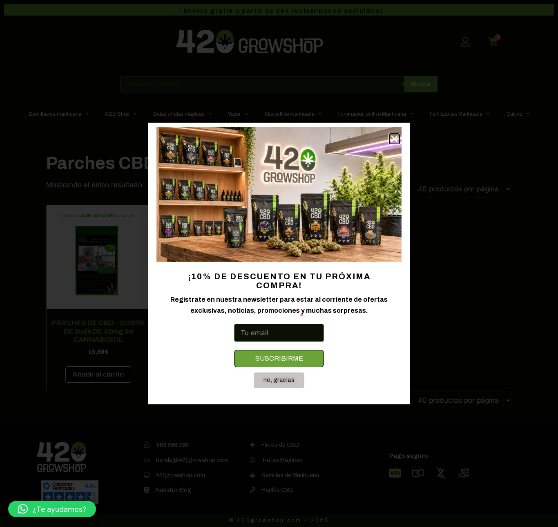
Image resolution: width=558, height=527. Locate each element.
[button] (52, 509)
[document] (279, 263)
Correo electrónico (265, 316)
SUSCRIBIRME (279, 358)
